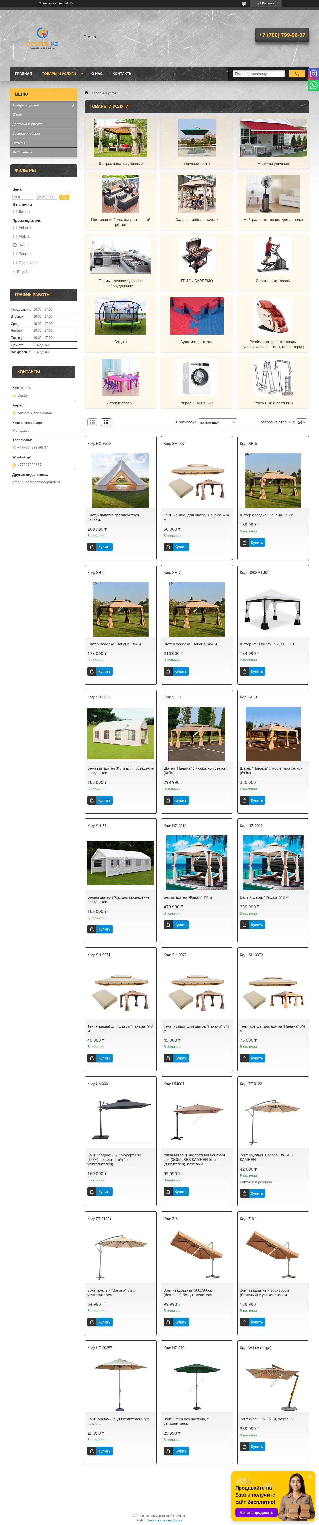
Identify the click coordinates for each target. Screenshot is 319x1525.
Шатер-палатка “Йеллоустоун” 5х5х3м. (113, 517)
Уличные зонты (197, 164)
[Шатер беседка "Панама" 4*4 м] (197, 609)
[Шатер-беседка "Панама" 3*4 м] (120, 609)
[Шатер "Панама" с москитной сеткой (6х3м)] (197, 734)
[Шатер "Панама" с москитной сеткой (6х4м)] (273, 734)
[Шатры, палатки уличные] (121, 137)
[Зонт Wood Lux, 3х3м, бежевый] (273, 1384)
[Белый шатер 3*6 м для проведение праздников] (120, 862)
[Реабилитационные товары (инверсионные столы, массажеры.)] (273, 316)
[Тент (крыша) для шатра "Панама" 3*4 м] (197, 991)
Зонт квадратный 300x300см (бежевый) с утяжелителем (264, 1292)
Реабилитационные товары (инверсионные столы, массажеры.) (273, 344)
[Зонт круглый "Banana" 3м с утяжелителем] (120, 1255)
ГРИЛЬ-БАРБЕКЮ (197, 281)
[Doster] (42, 37)
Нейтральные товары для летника (273, 220)
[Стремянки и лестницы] (273, 377)
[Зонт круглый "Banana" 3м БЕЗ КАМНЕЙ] (273, 1120)
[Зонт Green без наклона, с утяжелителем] (197, 1384)
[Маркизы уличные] (273, 137)
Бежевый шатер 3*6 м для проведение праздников (120, 770)
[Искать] (297, 73)
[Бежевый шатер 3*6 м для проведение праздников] (120, 734)
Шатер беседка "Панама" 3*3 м (266, 515)
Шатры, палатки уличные (121, 164)
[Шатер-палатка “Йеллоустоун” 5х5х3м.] (120, 480)
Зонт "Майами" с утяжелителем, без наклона (118, 1421)
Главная (23, 74)
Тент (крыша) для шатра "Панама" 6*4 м (272, 1028)
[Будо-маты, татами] (197, 316)
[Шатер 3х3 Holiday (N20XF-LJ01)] (273, 609)
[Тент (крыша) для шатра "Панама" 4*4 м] (197, 480)
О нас (97, 74)
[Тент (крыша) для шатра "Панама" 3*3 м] (120, 991)
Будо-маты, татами (196, 342)
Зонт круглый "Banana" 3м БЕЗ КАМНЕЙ (266, 1157)
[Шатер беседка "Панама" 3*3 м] (273, 480)
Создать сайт (48, 3)
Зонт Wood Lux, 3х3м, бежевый (266, 1419)
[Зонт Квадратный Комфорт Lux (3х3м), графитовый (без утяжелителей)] (120, 1120)
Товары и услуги (59, 74)
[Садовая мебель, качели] (197, 193)
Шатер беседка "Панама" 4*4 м (190, 644)
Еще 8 (22, 272)
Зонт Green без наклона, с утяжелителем (186, 1421)
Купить (104, 547)
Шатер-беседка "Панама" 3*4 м (114, 644)
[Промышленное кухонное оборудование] (121, 255)
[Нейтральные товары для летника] (273, 193)
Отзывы (18, 143)
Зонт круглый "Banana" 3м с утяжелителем (111, 1292)
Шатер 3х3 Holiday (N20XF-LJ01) (268, 644)
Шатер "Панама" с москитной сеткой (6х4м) (271, 770)
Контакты (123, 74)
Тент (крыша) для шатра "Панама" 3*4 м (196, 1028)
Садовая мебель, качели (196, 220)
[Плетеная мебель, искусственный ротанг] (121, 193)
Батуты (120, 342)
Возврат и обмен (26, 133)
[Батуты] (121, 316)
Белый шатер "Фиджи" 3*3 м (264, 897)
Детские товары (120, 403)
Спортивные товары (273, 281)
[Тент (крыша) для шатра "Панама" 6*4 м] (273, 991)
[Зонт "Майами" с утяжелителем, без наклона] (120, 1384)
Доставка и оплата (27, 124)
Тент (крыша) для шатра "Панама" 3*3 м (120, 1028)
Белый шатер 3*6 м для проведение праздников (118, 899)
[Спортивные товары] (273, 255)
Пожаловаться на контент (165, 1520)
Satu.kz (181, 1516)
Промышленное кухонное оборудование (121, 283)
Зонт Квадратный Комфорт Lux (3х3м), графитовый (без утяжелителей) (114, 1159)
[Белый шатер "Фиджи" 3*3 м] (273, 862)
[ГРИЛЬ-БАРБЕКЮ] (197, 255)
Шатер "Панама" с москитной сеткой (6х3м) (195, 770)
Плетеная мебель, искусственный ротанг (120, 222)
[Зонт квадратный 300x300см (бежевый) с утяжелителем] (273, 1255)
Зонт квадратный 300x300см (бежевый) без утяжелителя (188, 1292)
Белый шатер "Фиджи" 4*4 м (188, 897)
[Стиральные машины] (197, 377)
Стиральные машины (197, 403)
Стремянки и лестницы (273, 403)
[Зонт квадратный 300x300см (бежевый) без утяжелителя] (197, 1255)
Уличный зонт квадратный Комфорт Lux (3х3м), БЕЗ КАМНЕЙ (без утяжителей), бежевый (194, 1159)
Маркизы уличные (273, 164)
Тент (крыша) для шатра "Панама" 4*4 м (196, 517)
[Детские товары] (121, 377)
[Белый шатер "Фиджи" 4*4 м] (197, 862)
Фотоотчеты (22, 152)
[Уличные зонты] (197, 137)
